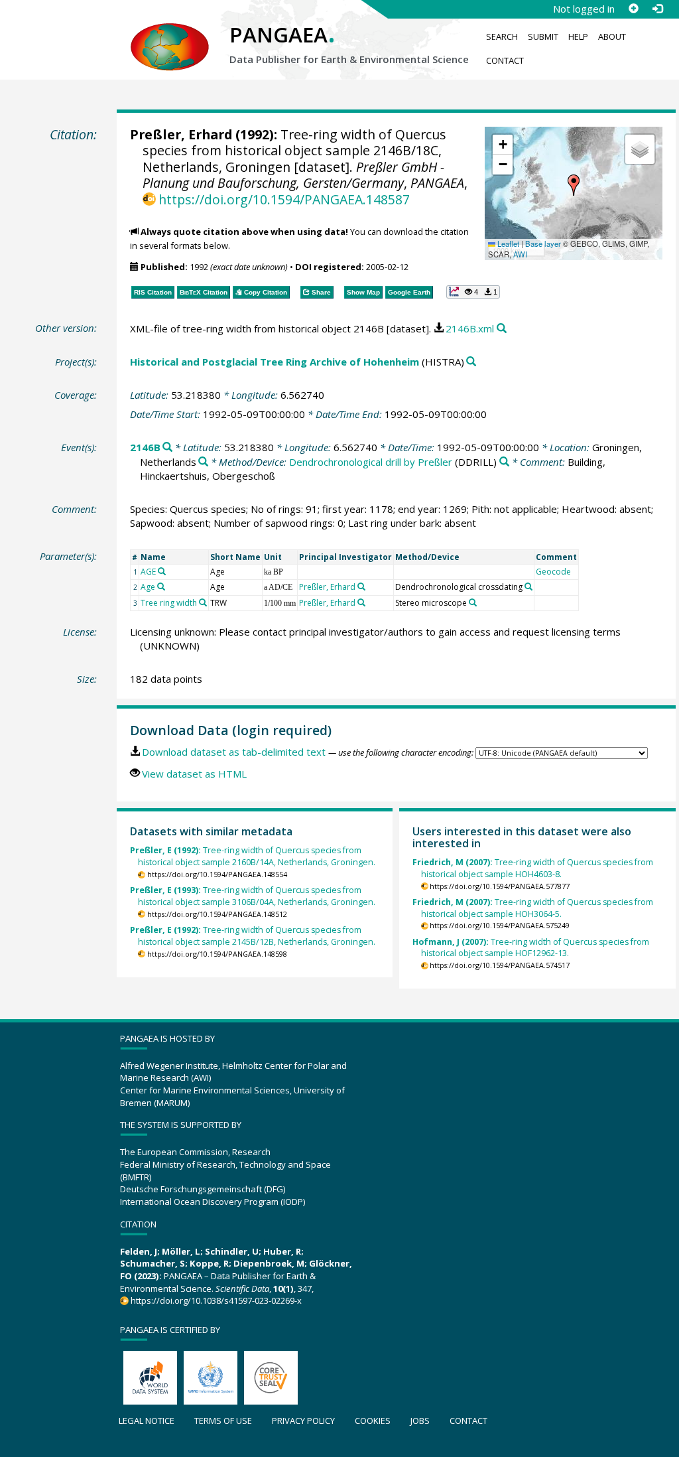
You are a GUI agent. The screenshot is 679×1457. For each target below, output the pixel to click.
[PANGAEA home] (170, 33)
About (612, 36)
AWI (520, 254)
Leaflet (507, 243)
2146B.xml (470, 328)
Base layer (543, 243)
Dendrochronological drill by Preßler (370, 461)
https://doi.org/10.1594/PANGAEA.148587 (284, 199)
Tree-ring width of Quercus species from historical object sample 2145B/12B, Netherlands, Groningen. (253, 935)
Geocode (553, 571)
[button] (573, 185)
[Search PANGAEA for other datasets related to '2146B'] (167, 447)
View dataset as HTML (194, 773)
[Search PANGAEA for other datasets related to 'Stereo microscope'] (473, 602)
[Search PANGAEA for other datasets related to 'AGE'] (162, 571)
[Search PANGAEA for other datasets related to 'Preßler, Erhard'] (361, 586)
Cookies (373, 1420)
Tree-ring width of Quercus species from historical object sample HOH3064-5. (532, 908)
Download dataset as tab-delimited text (234, 751)
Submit (543, 36)
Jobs (420, 1420)
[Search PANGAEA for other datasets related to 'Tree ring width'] (203, 602)
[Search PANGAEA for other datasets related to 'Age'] (161, 586)
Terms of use (223, 1420)
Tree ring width (169, 602)
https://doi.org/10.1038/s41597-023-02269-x (216, 1300)
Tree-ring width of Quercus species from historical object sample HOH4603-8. (532, 868)
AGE (148, 571)
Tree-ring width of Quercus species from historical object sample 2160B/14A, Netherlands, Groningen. (253, 856)
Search (502, 36)
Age (148, 586)
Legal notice (146, 1420)
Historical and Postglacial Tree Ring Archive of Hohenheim (274, 361)
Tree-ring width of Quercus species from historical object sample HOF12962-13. (530, 947)
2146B (145, 447)
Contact (505, 60)
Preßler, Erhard (181, 134)
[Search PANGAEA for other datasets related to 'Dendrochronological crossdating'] (528, 586)
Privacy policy (303, 1420)
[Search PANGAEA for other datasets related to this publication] (502, 329)
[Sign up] (633, 9)
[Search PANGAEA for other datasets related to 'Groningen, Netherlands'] (203, 462)
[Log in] (657, 9)
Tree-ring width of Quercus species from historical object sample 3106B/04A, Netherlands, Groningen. (253, 896)
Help (578, 36)
